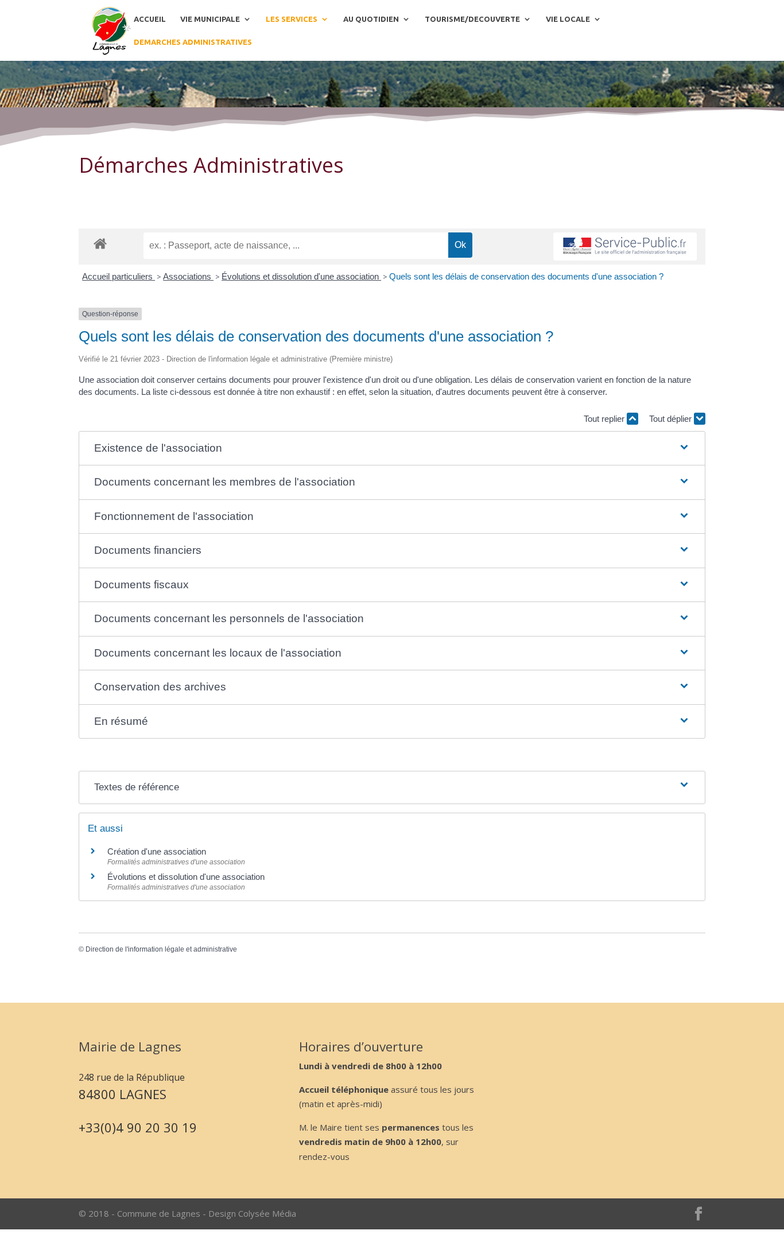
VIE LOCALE (568, 19)
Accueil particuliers (118, 276)
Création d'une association (156, 851)
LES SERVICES (291, 19)
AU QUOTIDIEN (371, 19)
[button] (392, 448)
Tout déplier (671, 419)
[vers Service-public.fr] (625, 246)
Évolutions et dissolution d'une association (301, 276)
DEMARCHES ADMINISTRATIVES (193, 42)
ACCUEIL (150, 19)
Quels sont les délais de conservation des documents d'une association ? (526, 276)
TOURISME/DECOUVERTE (472, 19)
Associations (188, 276)
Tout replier (605, 419)
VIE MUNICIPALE (210, 19)
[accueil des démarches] (100, 243)
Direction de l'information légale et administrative (161, 949)
